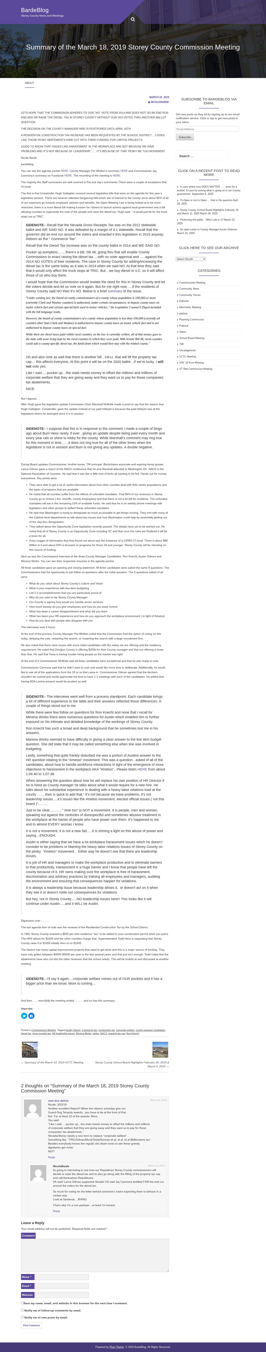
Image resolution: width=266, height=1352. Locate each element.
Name (26, 1276)
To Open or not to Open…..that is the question (206, 200)
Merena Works (83, 1033)
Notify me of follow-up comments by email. (52, 1310)
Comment (28, 1235)
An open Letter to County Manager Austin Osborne (208, 229)
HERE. (68, 175)
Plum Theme (116, 1347)
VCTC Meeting (187, 356)
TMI (181, 344)
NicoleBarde (160, 102)
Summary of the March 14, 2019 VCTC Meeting (52, 1062)
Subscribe (185, 137)
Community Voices (190, 294)
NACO (103, 1033)
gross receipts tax (41, 1033)
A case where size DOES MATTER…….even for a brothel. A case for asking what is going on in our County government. (208, 190)
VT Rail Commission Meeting (195, 368)
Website (27, 1294)
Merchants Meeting (190, 307)
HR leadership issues (63, 1033)
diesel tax (26, 1033)
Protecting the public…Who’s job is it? (201, 219)
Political (183, 325)
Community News (189, 288)
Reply (51, 1157)
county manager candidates (150, 1030)
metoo (95, 1033)
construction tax (106, 1030)
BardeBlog (35, 10)
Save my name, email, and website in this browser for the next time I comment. (76, 1303)
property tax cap (116, 1033)
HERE (124, 170)
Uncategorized (187, 350)
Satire (182, 331)
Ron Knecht (132, 1033)
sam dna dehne (58, 1100)
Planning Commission (191, 319)
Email (26, 1285)
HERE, (65, 170)
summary (115, 291)
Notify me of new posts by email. (46, 1317)
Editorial (183, 301)
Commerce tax (89, 1030)
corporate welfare (125, 1030)
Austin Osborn (73, 1030)
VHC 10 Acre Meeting (191, 362)
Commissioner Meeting (44, 1030)
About (29, 82)
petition (183, 313)
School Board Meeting (191, 338)
